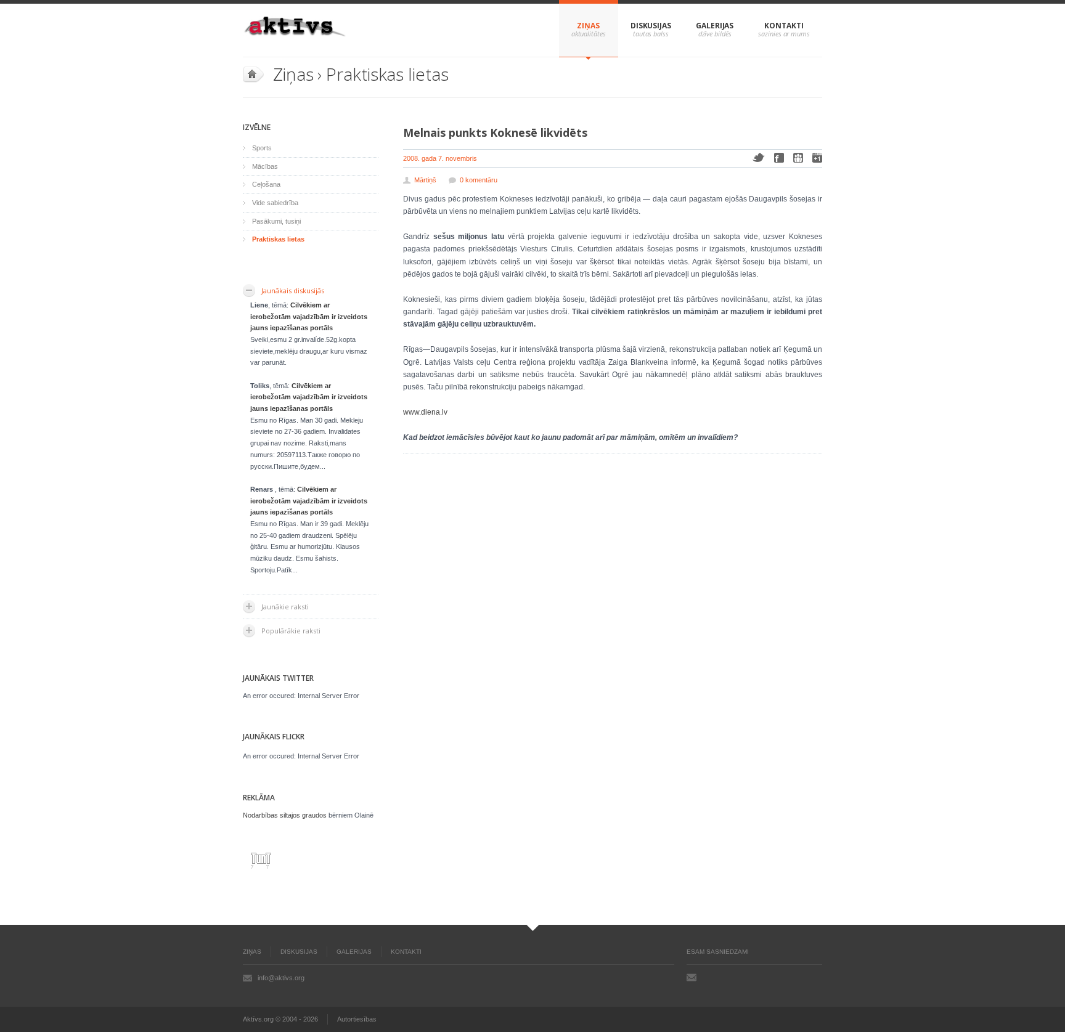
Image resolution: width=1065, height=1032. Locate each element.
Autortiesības (357, 1019)
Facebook (779, 158)
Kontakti (783, 25)
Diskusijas (650, 25)
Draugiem (798, 158)
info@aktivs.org (281, 977)
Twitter (758, 157)
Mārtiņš (425, 180)
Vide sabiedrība (275, 202)
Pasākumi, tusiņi (276, 221)
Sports (262, 148)
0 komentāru (478, 180)
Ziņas (588, 25)
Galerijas (714, 25)
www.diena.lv (425, 412)
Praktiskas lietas (387, 74)
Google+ (817, 158)
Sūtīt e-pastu (691, 977)
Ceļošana (266, 184)
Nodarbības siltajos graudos (285, 815)
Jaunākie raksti (285, 606)
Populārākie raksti (290, 630)
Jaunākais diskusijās (292, 290)
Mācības (265, 166)
